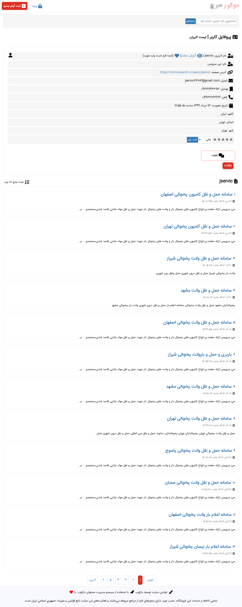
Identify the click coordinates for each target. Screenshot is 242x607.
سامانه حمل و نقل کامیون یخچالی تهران (198, 226)
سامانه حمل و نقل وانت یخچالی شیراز (199, 258)
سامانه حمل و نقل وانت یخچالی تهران (199, 418)
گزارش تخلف (189, 55)
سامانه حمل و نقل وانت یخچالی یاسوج (198, 450)
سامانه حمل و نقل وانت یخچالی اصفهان (197, 322)
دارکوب (139, 592)
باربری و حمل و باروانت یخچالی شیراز (200, 354)
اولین (150, 580)
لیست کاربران (198, 37)
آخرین (92, 580)
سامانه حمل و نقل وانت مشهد (206, 290)
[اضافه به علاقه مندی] (176, 55)
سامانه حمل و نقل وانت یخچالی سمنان (198, 482)
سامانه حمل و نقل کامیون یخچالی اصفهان (196, 194)
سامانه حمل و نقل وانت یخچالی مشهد (199, 386)
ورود (35, 6)
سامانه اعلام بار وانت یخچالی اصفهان (200, 514)
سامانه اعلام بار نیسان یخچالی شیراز (200, 546)
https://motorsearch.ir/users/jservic (185, 72)
